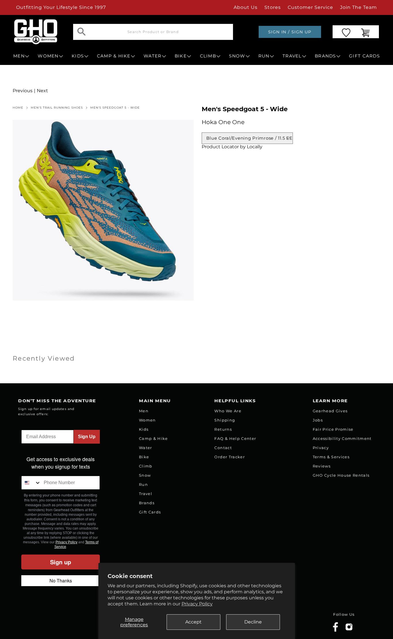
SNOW (237, 56)
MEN (19, 56)
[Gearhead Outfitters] (35, 31)
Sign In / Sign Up (290, 31)
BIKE (181, 56)
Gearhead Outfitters (67, 623)
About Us (245, 7)
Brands (146, 503)
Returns (223, 429)
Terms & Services (331, 457)
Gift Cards (150, 512)
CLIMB (208, 56)
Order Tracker (229, 457)
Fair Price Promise (333, 429)
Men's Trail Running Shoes (57, 107)
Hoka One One (223, 122)
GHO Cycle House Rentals (341, 475)
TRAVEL (292, 56)
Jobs (318, 420)
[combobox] (31, 482)
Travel (145, 493)
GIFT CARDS (364, 56)
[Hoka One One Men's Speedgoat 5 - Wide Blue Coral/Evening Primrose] (103, 210)
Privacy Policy (197, 604)
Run (143, 484)
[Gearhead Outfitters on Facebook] (335, 630)
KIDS (78, 56)
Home (18, 107)
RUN (264, 56)
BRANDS (325, 56)
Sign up (60, 562)
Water (145, 447)
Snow (145, 475)
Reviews (322, 466)
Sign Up (87, 436)
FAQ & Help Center (235, 438)
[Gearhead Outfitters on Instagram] (349, 629)
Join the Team (358, 7)
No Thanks (60, 580)
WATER (152, 56)
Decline (253, 622)
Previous (23, 90)
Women (147, 420)
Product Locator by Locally (232, 146)
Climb (145, 466)
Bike (144, 457)
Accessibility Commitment (342, 438)
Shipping (224, 420)
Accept (193, 622)
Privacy (321, 447)
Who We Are (227, 411)
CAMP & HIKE (114, 56)
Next (42, 90)
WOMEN (48, 56)
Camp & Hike (153, 438)
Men (143, 411)
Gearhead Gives (330, 411)
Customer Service (310, 7)
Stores (272, 7)
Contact (223, 447)
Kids (143, 429)
